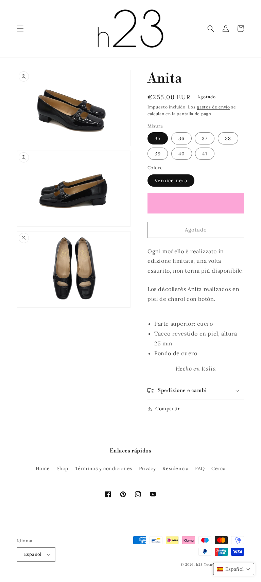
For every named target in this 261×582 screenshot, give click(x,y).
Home (43, 468)
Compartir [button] (167, 409)
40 (181, 154)
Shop (62, 468)
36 (181, 138)
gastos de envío (213, 106)
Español (33, 554)
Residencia (175, 468)
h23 (199, 564)
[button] (20, 28)
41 (204, 154)
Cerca (218, 468)
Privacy (147, 468)
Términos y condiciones (103, 468)
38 (228, 138)
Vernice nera (171, 180)
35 (158, 138)
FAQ (200, 468)
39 (158, 154)
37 (204, 138)
